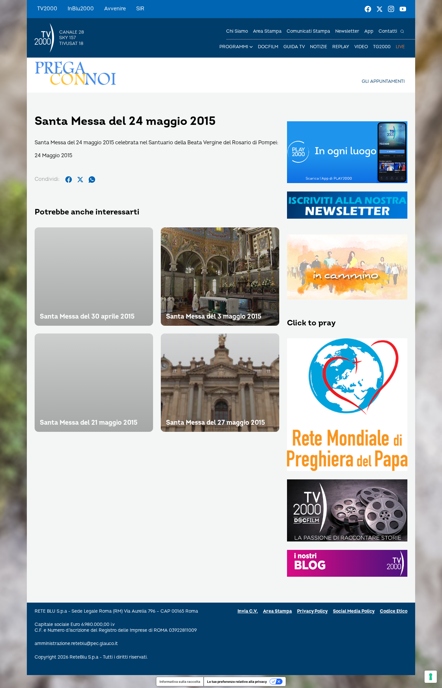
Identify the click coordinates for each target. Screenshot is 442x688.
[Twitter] (379, 9)
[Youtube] (402, 9)
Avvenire (115, 8)
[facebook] (68, 179)
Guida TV (294, 46)
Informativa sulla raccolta (180, 681)
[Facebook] (367, 9)
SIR (140, 8)
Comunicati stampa (308, 31)
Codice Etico (393, 611)
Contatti (388, 31)
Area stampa (267, 31)
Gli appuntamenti (383, 81)
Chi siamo (237, 31)
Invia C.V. (248, 611)
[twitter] (80, 179)
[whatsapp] (91, 179)
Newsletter (347, 31)
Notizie (318, 46)
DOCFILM (268, 46)
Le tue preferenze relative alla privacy (237, 681)
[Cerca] (402, 31)
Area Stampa (277, 611)
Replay (340, 46)
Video (361, 46)
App (368, 31)
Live (400, 46)
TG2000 (382, 46)
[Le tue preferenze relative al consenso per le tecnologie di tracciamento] (431, 677)
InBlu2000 (81, 8)
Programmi (233, 46)
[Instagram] (391, 9)
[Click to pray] (347, 405)
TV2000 (47, 8)
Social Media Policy (354, 611)
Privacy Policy (312, 611)
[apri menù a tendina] (251, 47)
